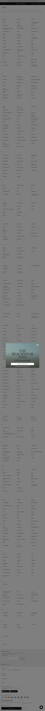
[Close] (37, 345)
